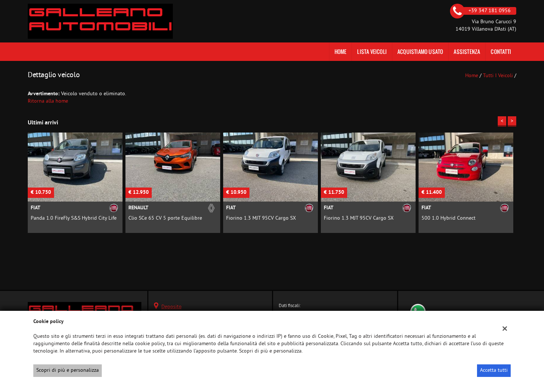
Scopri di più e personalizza (67, 370)
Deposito (171, 307)
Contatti (501, 51)
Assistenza (467, 51)
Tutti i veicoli (498, 76)
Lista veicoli (372, 51)
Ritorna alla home (48, 101)
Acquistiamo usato (420, 51)
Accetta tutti (494, 370)
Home (341, 51)
